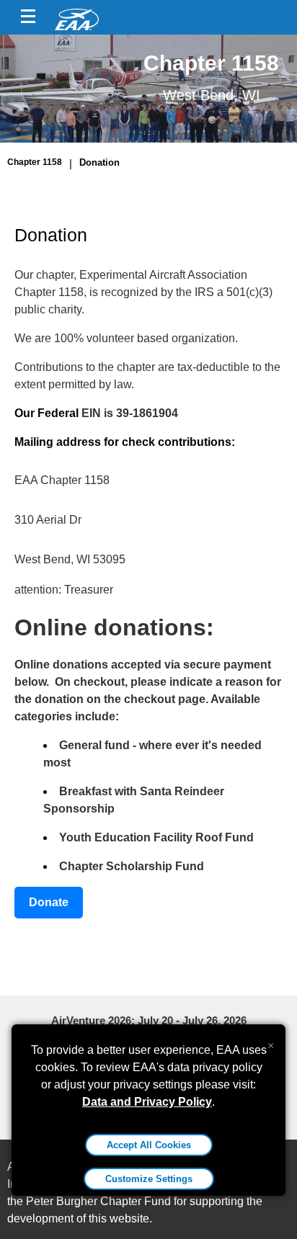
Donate (48, 902)
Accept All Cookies (149, 1145)
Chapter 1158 (34, 162)
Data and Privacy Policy (147, 1102)
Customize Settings (148, 1178)
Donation (99, 162)
